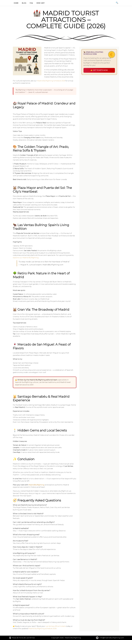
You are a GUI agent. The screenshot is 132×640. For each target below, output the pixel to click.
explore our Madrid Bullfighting (26, 258)
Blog (24, 3)
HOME (16, 3)
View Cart (40, 3)
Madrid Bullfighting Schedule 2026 (51, 81)
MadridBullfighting (36, 485)
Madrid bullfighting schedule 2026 (42, 628)
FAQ (31, 3)
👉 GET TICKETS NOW (99, 70)
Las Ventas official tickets (55, 626)
